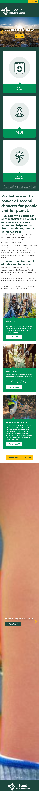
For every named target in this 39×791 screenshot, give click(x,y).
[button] (37, 32)
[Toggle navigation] (36, 11)
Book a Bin (33, 2)
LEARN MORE (14, 337)
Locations (13, 624)
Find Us (19, 36)
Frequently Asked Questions (19, 457)
